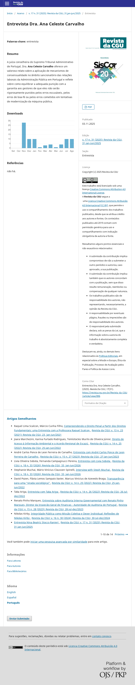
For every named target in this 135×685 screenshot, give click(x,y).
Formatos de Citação (95, 403)
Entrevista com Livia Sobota (94, 461)
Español (11, 597)
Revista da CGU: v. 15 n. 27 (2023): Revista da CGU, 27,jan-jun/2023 (79, 456)
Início (10, 13)
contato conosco (101, 636)
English (11, 592)
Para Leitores (14, 560)
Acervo (20, 13)
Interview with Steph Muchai (93, 469)
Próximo (119, 534)
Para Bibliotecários (16, 571)
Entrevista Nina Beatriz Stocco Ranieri (36, 522)
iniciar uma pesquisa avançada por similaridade (58, 541)
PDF (89, 107)
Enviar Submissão (19, 618)
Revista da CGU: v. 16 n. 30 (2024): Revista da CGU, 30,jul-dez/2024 (71, 518)
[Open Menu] (7, 3)
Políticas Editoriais (108, 355)
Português (13, 602)
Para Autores (14, 566)
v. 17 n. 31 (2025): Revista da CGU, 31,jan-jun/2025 (55, 13)
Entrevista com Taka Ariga (43, 491)
